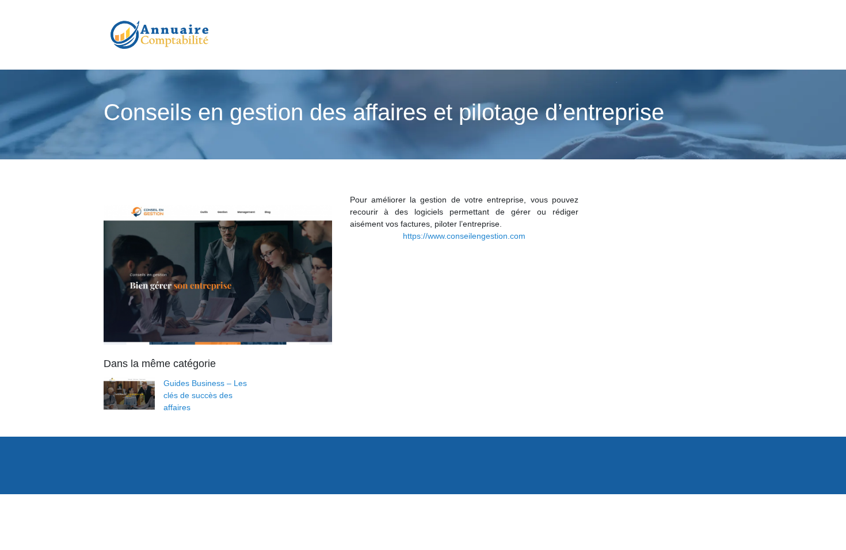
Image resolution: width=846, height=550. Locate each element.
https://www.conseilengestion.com (464, 235)
